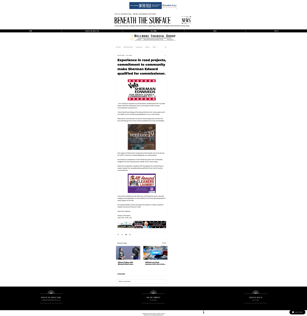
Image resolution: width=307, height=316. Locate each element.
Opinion (147, 47)
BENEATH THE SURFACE (142, 21)
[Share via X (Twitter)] (122, 234)
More (154, 47)
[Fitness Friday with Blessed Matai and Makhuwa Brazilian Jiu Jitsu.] (128, 253)
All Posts (118, 47)
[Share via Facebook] (118, 234)
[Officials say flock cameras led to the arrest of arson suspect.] (155, 253)
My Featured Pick (128, 47)
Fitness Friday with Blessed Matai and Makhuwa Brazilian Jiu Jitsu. (127, 263)
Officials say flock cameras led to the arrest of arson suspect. (155, 263)
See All (164, 243)
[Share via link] (130, 234)
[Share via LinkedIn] (126, 234)
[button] (165, 47)
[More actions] (165, 55)
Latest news (139, 47)
